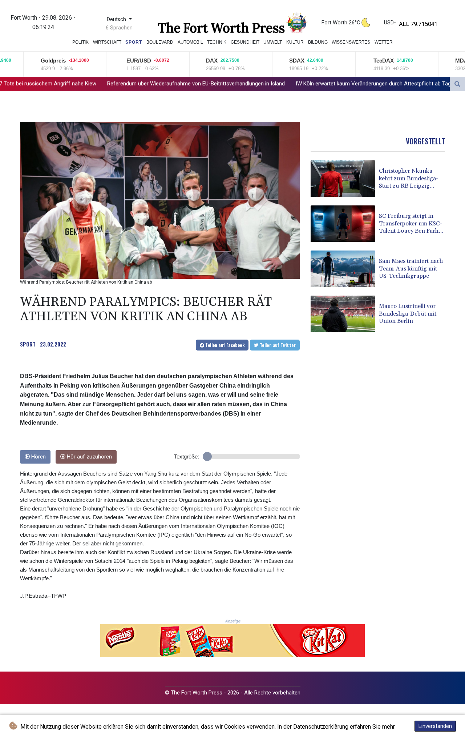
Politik (80, 42)
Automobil (190, 42)
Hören (38, 457)
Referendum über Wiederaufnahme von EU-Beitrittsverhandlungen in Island (129, 83)
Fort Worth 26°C (341, 22)
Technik (216, 42)
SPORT (28, 344)
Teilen (224, 345)
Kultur (295, 42)
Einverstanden (435, 726)
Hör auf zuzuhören (88, 457)
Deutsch (117, 19)
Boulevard (159, 42)
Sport (133, 42)
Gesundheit (245, 42)
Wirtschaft (107, 42)
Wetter (384, 42)
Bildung (318, 42)
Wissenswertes (351, 42)
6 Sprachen (119, 27)
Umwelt (272, 42)
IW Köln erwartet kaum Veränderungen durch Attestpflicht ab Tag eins (312, 83)
